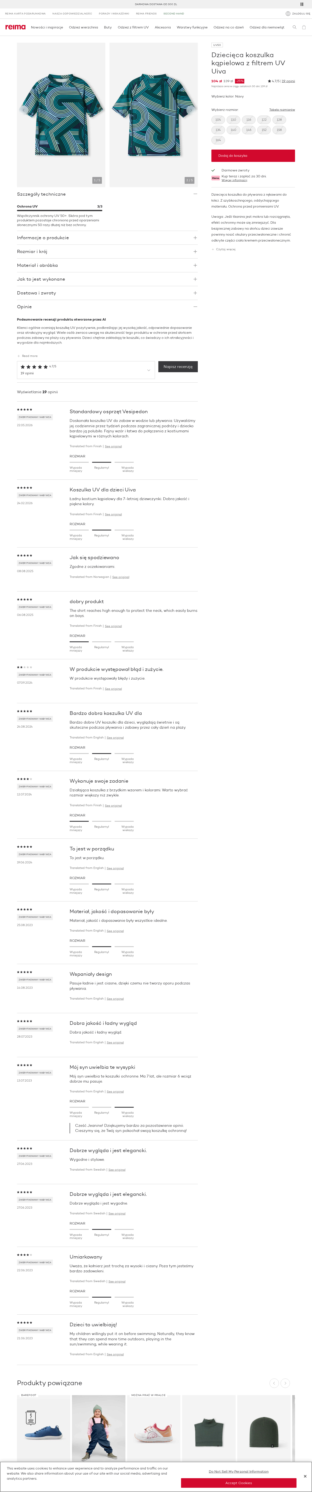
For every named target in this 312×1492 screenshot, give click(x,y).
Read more (30, 356)
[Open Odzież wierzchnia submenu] (99, 27)
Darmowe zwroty (236, 170)
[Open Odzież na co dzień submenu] (245, 27)
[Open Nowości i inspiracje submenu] (64, 27)
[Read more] (107, 346)
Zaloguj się (301, 13)
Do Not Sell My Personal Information (239, 1471)
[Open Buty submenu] (113, 27)
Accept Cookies (238, 1483)
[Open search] (294, 27)
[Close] (305, 1476)
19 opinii (288, 81)
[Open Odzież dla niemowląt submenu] (285, 27)
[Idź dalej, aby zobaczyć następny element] (191, 110)
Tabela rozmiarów (282, 110)
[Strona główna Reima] (15, 27)
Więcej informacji (234, 180)
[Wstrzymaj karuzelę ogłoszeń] (302, 4)
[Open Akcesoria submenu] (172, 27)
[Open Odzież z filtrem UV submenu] (150, 27)
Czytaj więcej (226, 249)
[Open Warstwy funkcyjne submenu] (209, 27)
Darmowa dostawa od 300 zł (156, 4)
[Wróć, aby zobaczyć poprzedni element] (23, 110)
